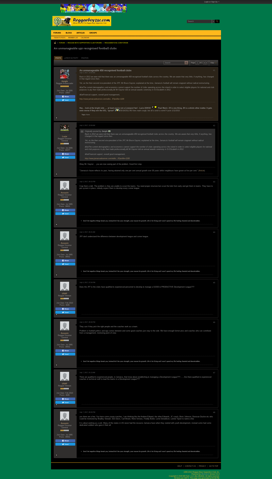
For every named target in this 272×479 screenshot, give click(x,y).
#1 (214, 70)
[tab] (58, 58)
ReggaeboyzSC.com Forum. (116, 43)
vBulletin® (205, 474)
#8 (214, 412)
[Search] (217, 21)
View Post (109, 131)
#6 (214, 322)
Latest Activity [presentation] (71, 58)
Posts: (62, 93)
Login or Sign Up (210, 2)
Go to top (213, 466)
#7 (214, 373)
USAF (64, 293)
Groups (93, 33)
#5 (214, 283)
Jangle (64, 81)
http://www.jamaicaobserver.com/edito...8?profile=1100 (101, 99)
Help (179, 466)
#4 (214, 232)
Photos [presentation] (84, 58)
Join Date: (61, 91)
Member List (73, 37)
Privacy (202, 466)
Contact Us (190, 466)
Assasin (65, 192)
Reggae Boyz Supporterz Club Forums (85, 43)
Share (66, 96)
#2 (214, 126)
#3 (214, 182)
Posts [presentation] (58, 58)
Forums (57, 33)
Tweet (66, 100)
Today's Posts (59, 37)
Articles (80, 33)
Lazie (64, 136)
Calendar (85, 37)
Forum (62, 43)
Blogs (69, 33)
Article (201, 171)
